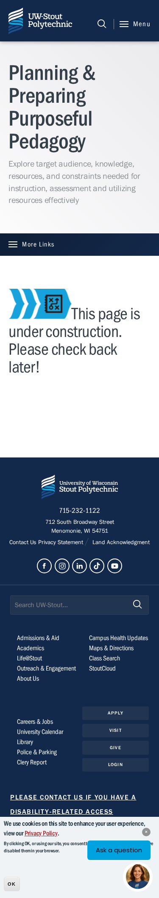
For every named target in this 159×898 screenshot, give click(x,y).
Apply (115, 713)
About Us (28, 678)
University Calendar (40, 732)
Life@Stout (29, 658)
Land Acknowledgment (120, 542)
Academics (30, 648)
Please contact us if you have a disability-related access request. (73, 812)
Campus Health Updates (118, 638)
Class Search (104, 658)
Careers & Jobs (35, 722)
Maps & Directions (111, 648)
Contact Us (23, 542)
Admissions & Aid (38, 638)
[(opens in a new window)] (44, 566)
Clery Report (32, 762)
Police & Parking (37, 752)
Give (115, 747)
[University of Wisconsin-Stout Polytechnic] (80, 488)
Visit (115, 730)
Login (115, 764)
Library (25, 742)
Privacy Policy (41, 833)
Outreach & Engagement (46, 668)
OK (12, 884)
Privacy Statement (61, 542)
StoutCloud (102, 668)
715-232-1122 (79, 510)
